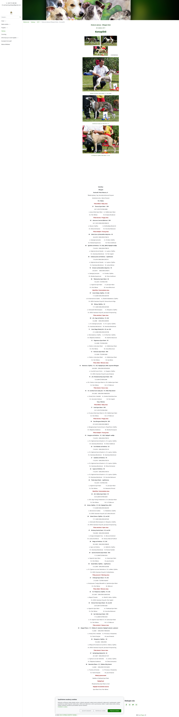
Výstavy (3, 31)
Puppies (3, 27)
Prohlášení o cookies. (63, 707)
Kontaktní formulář (6, 41)
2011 (38, 22)
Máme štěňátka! (5, 44)
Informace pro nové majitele (9, 37)
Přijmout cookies (114, 710)
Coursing (3, 34)
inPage (142, 715)
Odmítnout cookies (100, 710)
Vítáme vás (26, 22)
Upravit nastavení (86, 710)
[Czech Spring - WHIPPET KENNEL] (11, 13)
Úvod (2, 21)
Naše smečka (5, 24)
